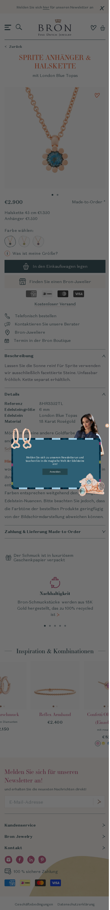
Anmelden (55, 471)
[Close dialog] (107, 425)
